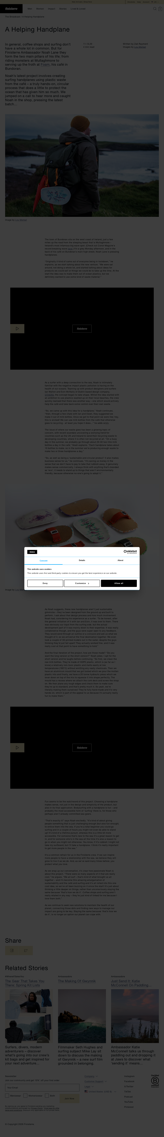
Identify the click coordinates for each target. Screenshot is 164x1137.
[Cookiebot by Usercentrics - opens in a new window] (125, 552)
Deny (45, 583)
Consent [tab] (43, 561)
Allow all (118, 583)
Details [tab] (82, 560)
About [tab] (120, 560)
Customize (80, 583)
